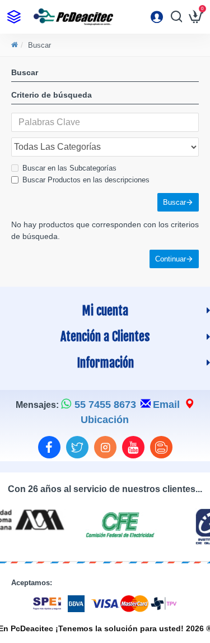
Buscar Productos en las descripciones (86, 180)
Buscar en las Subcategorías (69, 168)
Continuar (170, 259)
